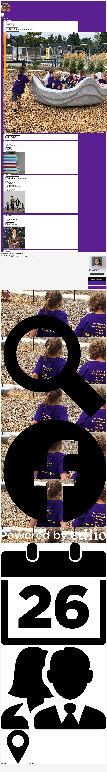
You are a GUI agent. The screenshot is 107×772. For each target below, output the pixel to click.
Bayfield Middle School (11, 136)
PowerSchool (9, 177)
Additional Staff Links (11, 224)
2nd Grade (8, 147)
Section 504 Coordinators (12, 27)
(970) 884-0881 (27, 301)
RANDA (8, 220)
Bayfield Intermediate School (13, 135)
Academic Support (10, 143)
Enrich (7, 218)
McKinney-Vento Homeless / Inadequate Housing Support (19, 29)
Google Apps (9, 215)
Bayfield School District (11, 139)
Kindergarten (9, 141)
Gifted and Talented (11, 151)
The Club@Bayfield (11, 185)
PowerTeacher (9, 216)
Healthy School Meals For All (13, 182)
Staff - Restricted (10, 223)
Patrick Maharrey (5, 253)
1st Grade (8, 144)
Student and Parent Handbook (13, 186)
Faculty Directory (10, 24)
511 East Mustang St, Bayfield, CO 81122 (10, 301)
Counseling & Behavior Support (13, 145)
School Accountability (11, 23)
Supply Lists (9, 190)
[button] (7, 20)
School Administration (11, 28)
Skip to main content (5, 1)
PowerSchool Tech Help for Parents (17, 178)
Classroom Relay (10, 222)
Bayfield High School (11, 137)
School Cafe (9, 183)
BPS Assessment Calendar (12, 176)
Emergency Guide (10, 189)
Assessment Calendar (11, 25)
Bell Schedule (9, 180)
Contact (8, 251)
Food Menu (9, 181)
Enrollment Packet (10, 187)
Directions (31, 763)
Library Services (10, 149)
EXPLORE (9, 148)
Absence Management (11, 219)
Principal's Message (10, 21)
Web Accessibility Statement (12, 31)
